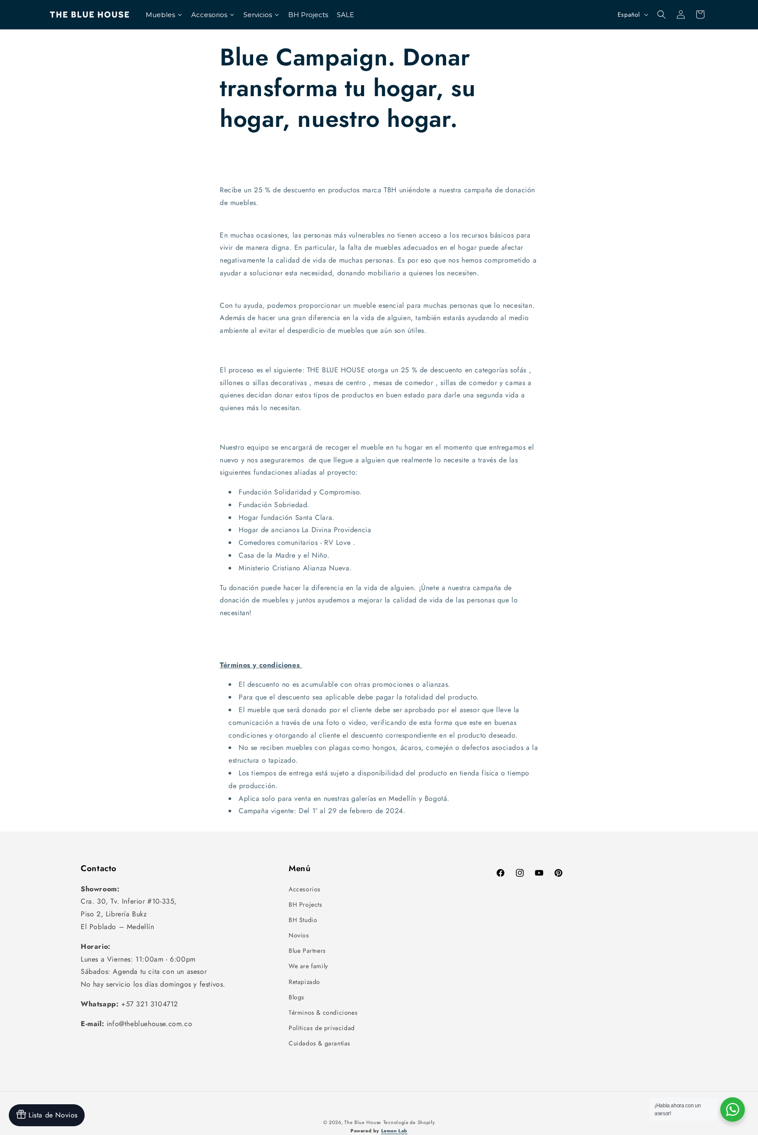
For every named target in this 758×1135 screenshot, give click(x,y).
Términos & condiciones (323, 1012)
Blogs (296, 997)
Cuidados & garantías (319, 1043)
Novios (299, 935)
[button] (661, 14)
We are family (308, 966)
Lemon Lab (394, 1131)
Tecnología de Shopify (409, 1122)
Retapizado (304, 981)
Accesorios (305, 889)
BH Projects (305, 904)
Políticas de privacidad (322, 1027)
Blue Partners (307, 950)
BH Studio (303, 919)
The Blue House (362, 1122)
